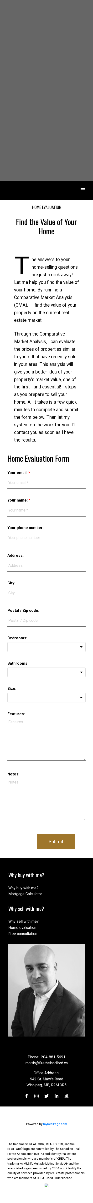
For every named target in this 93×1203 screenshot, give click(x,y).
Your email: (17, 472)
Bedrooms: (17, 638)
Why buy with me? (23, 888)
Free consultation (22, 933)
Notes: (13, 774)
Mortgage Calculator (25, 894)
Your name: (18, 500)
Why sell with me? (23, 921)
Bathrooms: (17, 663)
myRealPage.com (55, 1124)
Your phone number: (25, 527)
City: (11, 583)
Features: (16, 714)
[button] (26, 1096)
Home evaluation (22, 927)
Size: (11, 688)
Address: (15, 555)
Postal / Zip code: (23, 610)
